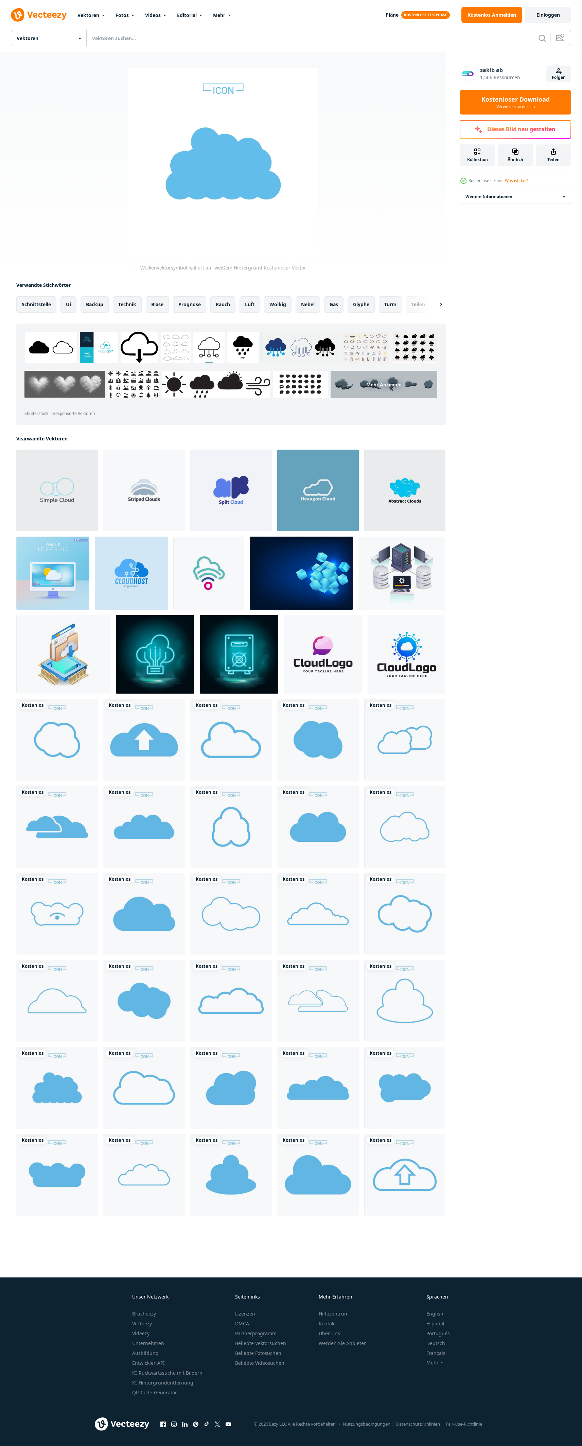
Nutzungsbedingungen (366, 1424)
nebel (308, 304)
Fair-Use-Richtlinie (464, 1424)
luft (249, 304)
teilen (418, 304)
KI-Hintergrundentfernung (162, 1382)
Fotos (122, 15)
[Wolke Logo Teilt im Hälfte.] (231, 490)
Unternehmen (148, 1343)
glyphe (361, 304)
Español (435, 1323)
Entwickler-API (148, 1363)
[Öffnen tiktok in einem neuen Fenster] (206, 1424)
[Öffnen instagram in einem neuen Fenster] (174, 1424)
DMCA (242, 1323)
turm (390, 304)
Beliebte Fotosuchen (258, 1353)
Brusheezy (144, 1313)
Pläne (392, 15)
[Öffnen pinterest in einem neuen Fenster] (195, 1424)
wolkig (277, 304)
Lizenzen (245, 1313)
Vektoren (88, 15)
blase (157, 304)
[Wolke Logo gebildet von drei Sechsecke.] (318, 490)
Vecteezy (142, 1323)
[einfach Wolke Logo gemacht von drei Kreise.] (57, 490)
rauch (223, 304)
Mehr (219, 15)
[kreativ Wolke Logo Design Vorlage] (323, 654)
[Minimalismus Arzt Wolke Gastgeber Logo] (131, 573)
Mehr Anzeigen (384, 384)
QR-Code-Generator (154, 1392)
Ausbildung (145, 1353)
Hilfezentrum (334, 1313)
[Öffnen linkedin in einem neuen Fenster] (185, 1424)
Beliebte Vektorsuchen (260, 1343)
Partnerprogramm (256, 1333)
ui (68, 304)
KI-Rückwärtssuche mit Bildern (167, 1373)
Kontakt (327, 1323)
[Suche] (542, 38)
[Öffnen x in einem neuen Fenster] (217, 1424)
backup (94, 304)
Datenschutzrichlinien (418, 1424)
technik (127, 304)
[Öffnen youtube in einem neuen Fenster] (228, 1424)
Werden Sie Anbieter (342, 1343)
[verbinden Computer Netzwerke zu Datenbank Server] (401, 573)
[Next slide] (435, 304)
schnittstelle (36, 304)
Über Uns (329, 1333)
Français (435, 1353)
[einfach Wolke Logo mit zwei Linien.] (144, 490)
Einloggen (548, 15)
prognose (189, 304)
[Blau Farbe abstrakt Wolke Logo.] (404, 490)
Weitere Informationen (488, 196)
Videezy (140, 1333)
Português (438, 1333)
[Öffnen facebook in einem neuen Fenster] (163, 1424)
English (434, 1313)
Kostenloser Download (515, 102)
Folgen (559, 77)
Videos (153, 15)
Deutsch (435, 1343)
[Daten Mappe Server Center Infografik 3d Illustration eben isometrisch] (63, 654)
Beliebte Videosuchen (259, 1363)
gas (334, 304)
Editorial (187, 15)
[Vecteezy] (39, 15)
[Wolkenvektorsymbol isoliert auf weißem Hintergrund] (57, 740)
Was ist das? (516, 181)
